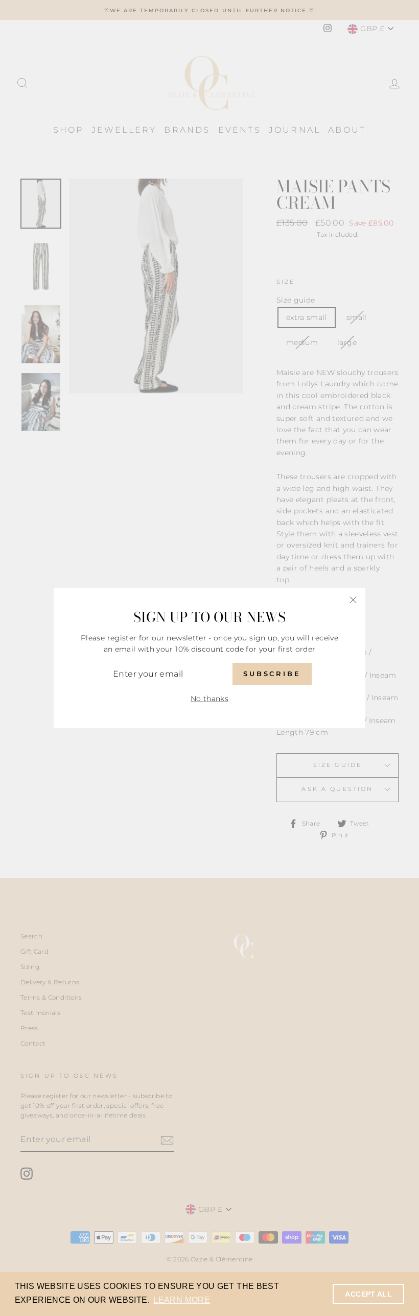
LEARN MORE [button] (181, 1300)
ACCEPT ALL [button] (368, 1294)
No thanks (209, 698)
